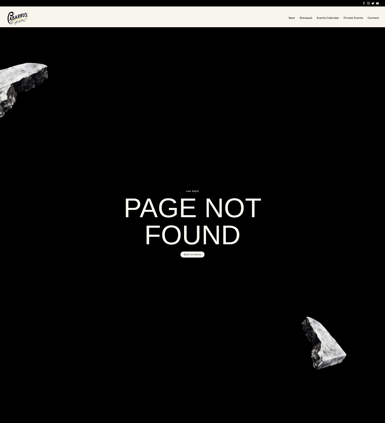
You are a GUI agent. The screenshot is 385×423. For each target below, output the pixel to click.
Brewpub (306, 18)
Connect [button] (373, 18)
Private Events (353, 18)
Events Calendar (328, 18)
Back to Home (192, 254)
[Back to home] (17, 18)
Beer (292, 18)
